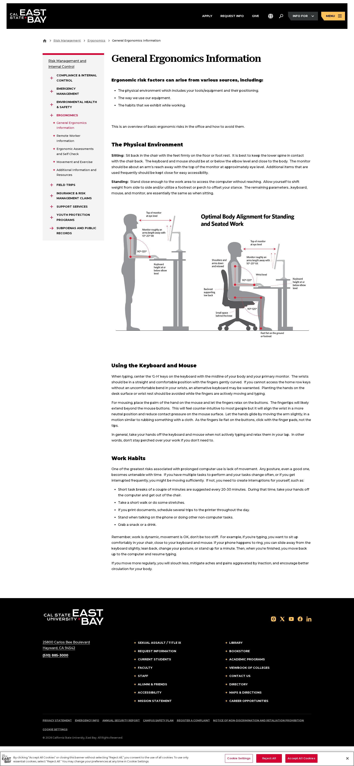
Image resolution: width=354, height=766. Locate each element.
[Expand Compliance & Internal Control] (52, 78)
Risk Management (67, 40)
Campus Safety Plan (158, 720)
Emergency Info (87, 720)
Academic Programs (247, 659)
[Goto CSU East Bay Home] (45, 40)
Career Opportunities (248, 701)
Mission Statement (155, 701)
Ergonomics (96, 40)
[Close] (347, 758)
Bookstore (239, 651)
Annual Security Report (121, 720)
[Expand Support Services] (52, 207)
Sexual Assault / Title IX (159, 643)
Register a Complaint (193, 720)
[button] (270, 16)
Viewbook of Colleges (249, 668)
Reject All (269, 758)
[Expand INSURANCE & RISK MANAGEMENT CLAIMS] (52, 196)
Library (236, 643)
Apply (207, 16)
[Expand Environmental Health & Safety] (52, 105)
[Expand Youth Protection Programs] (52, 217)
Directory (238, 684)
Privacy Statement (57, 720)
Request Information (157, 651)
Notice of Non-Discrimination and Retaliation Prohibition (258, 720)
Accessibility (149, 692)
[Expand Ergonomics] (52, 115)
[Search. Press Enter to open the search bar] (281, 16)
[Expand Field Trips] (52, 185)
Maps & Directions (245, 692)
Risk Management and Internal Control (67, 64)
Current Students (154, 659)
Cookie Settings (55, 729)
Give (255, 16)
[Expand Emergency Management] (52, 91)
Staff (143, 676)
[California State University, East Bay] (74, 617)
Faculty (145, 668)
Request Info (232, 16)
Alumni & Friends (152, 684)
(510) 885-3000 (55, 655)
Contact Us (240, 676)
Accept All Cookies (301, 758)
